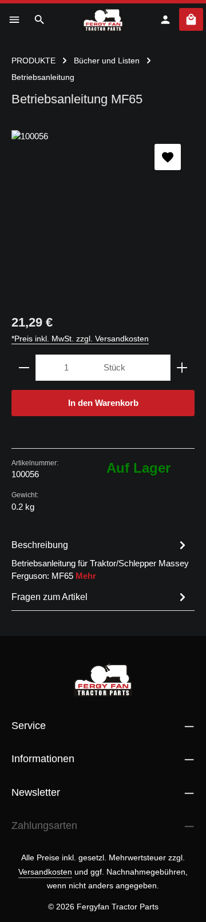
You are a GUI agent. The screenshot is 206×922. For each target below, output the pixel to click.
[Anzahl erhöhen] (182, 368)
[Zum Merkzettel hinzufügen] (167, 157)
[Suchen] (39, 19)
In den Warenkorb (103, 403)
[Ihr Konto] (165, 19)
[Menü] (14, 19)
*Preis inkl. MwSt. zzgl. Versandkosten (80, 338)
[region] (103, 215)
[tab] (100, 560)
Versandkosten (45, 871)
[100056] (103, 215)
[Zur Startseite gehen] (103, 19)
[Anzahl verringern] (23, 368)
